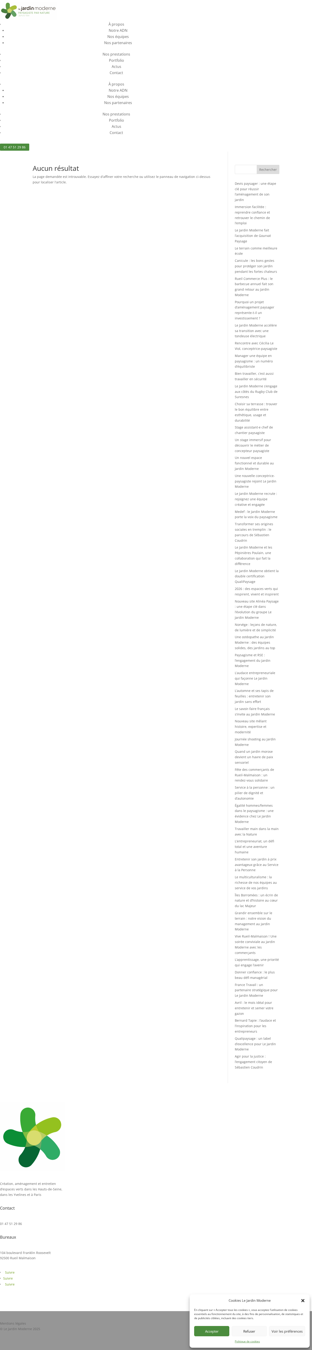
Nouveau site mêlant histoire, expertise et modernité (251, 726)
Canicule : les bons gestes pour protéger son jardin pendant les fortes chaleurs (256, 266)
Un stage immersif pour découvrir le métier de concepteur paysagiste (253, 445)
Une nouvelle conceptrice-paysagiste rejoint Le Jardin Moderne (255, 481)
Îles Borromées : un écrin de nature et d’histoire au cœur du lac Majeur (256, 900)
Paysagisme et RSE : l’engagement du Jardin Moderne (252, 660)
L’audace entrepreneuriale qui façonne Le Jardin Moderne (255, 678)
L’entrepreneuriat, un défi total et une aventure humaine (254, 846)
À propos (116, 24)
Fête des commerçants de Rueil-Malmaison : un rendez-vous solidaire (254, 775)
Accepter (212, 1331)
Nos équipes (118, 36)
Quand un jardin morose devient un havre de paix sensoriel (254, 757)
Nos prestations (116, 54)
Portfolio (116, 60)
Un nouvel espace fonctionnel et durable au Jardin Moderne (254, 463)
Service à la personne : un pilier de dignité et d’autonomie (255, 793)
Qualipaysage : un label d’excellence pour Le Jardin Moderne (255, 1044)
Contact (116, 72)
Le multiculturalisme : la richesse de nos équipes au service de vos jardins (256, 882)
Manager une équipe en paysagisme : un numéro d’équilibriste (254, 361)
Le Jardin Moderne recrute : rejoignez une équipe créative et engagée (256, 499)
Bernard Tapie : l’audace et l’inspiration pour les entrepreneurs (255, 1026)
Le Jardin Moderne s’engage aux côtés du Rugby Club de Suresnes (256, 391)
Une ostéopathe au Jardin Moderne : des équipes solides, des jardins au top (255, 642)
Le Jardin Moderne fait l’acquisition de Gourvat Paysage (253, 235)
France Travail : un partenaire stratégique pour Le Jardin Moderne (256, 990)
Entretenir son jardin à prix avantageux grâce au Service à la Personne (256, 864)
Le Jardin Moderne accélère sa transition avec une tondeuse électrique (256, 330)
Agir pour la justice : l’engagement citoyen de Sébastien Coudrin (253, 1061)
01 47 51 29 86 (15, 147)
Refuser (249, 1331)
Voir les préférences (287, 1331)
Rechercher (268, 169)
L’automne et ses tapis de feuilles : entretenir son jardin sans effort (254, 696)
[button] (303, 1300)
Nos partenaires (118, 42)
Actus (116, 66)
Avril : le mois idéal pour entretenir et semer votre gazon (254, 1008)
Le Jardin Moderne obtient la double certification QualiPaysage (257, 576)
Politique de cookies (247, 1341)
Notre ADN (118, 30)
